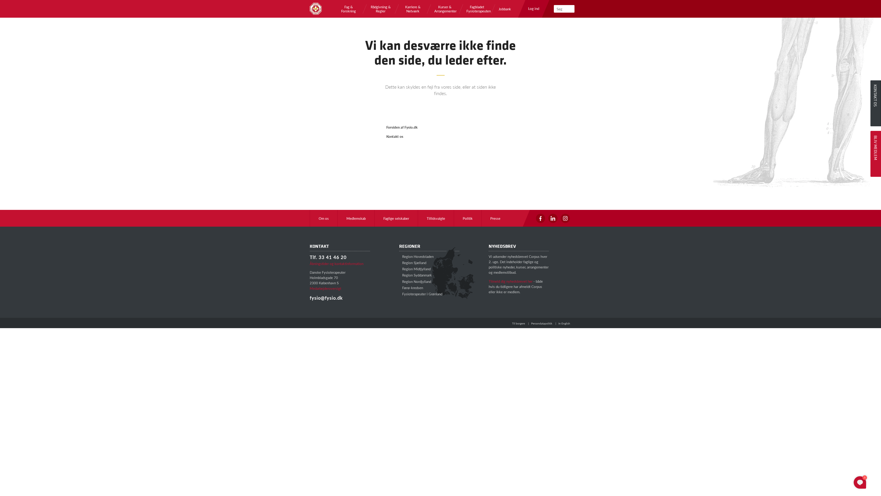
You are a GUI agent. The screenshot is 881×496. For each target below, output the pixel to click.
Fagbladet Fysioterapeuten (477, 9)
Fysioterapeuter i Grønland (421, 293)
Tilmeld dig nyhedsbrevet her (511, 281)
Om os (324, 218)
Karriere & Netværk (413, 9)
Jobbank (505, 9)
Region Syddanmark (416, 275)
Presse (495, 218)
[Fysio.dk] (316, 9)
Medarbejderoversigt (325, 288)
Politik (468, 218)
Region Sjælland (413, 262)
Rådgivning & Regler (381, 9)
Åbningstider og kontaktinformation (336, 263)
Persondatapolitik (541, 323)
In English (564, 323)
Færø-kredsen (412, 287)
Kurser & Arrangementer (444, 9)
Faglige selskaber (396, 218)
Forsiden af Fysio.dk (402, 127)
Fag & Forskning (348, 9)
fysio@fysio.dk (326, 298)
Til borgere (518, 323)
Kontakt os (394, 136)
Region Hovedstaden (417, 256)
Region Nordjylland (416, 281)
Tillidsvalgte (436, 218)
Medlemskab (356, 218)
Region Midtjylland (416, 268)
